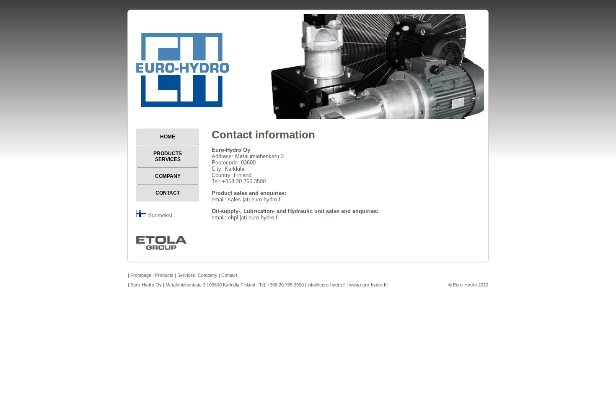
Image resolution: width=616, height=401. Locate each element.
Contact (167, 193)
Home (167, 137)
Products (164, 275)
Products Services (167, 156)
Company (168, 176)
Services (186, 275)
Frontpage (140, 275)
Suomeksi (159, 215)
